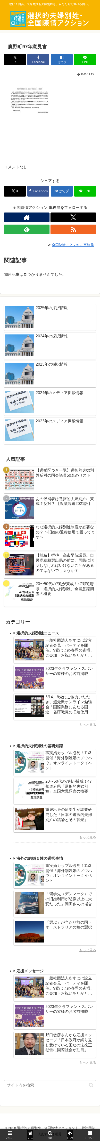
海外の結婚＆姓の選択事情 (40, 858)
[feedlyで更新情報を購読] (27, 229)
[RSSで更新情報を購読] (73, 229)
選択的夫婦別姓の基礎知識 (40, 746)
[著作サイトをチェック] (27, 217)
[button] (91, 1085)
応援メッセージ (30, 971)
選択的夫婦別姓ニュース (38, 633)
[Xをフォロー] (73, 217)
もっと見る (87, 725)
